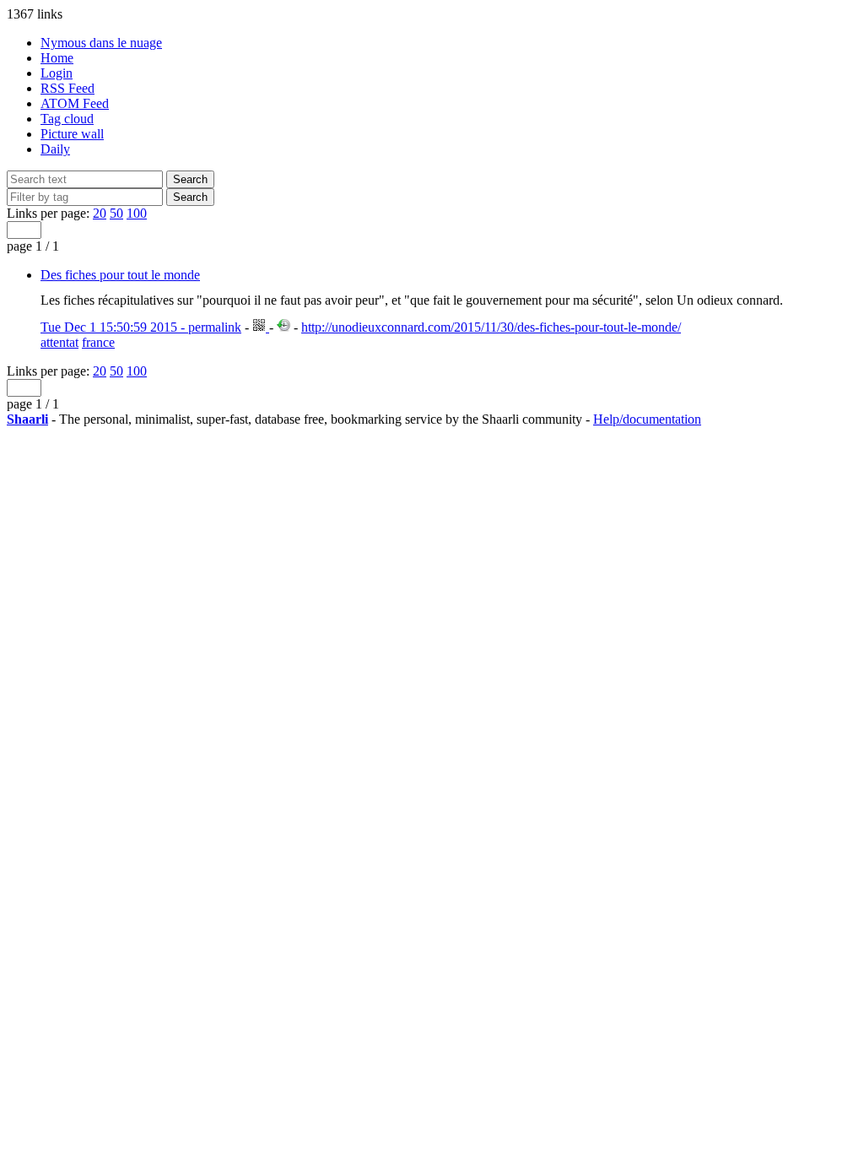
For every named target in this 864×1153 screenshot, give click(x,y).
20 (99, 213)
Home (56, 58)
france (98, 342)
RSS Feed (67, 88)
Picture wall (72, 134)
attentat (59, 342)
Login (56, 73)
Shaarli (27, 419)
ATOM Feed (74, 103)
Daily (55, 149)
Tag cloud (67, 118)
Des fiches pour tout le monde (120, 275)
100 (137, 213)
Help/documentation (647, 419)
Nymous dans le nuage (101, 42)
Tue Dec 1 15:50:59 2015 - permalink (140, 327)
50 (116, 213)
